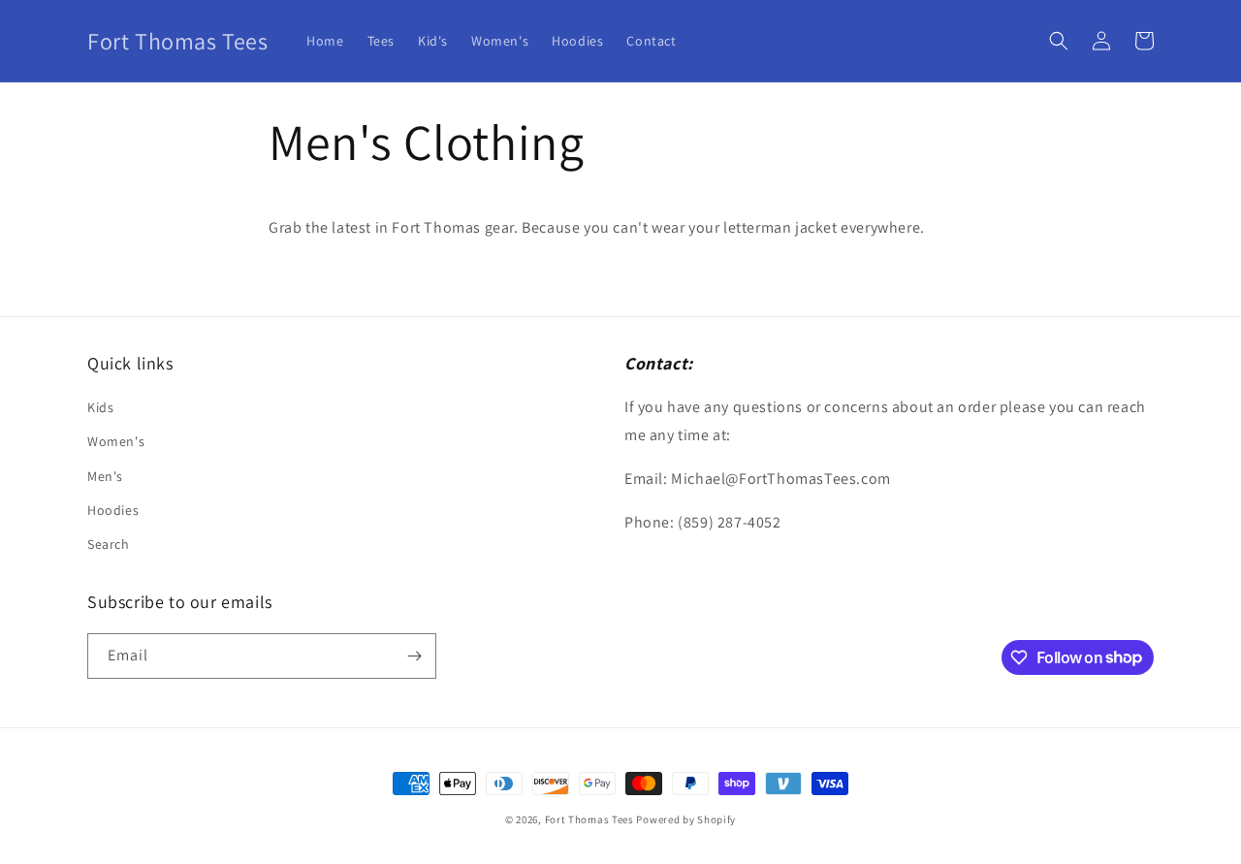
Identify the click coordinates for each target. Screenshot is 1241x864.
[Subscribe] (414, 656)
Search (108, 544)
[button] (1058, 40)
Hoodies (113, 510)
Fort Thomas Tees (589, 819)
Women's (115, 441)
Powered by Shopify (686, 819)
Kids (100, 407)
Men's (105, 476)
